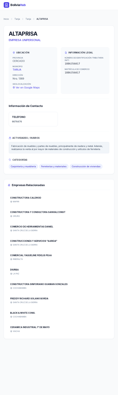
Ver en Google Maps (28, 87)
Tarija (17, 19)
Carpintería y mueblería (23, 166)
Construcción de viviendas (86, 166)
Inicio (6, 19)
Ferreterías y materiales (54, 166)
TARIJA (17, 69)
